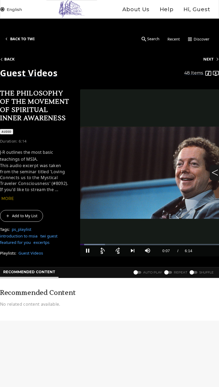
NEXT (208, 59)
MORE (7, 198)
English (14, 9)
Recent (173, 39)
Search (153, 38)
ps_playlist (21, 229)
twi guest (48, 236)
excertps (41, 242)
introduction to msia (19, 236)
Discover (201, 39)
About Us (136, 9)
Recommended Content (29, 272)
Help (166, 9)
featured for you (15, 242)
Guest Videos (30, 253)
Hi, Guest (196, 9)
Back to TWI (22, 38)
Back (9, 59)
